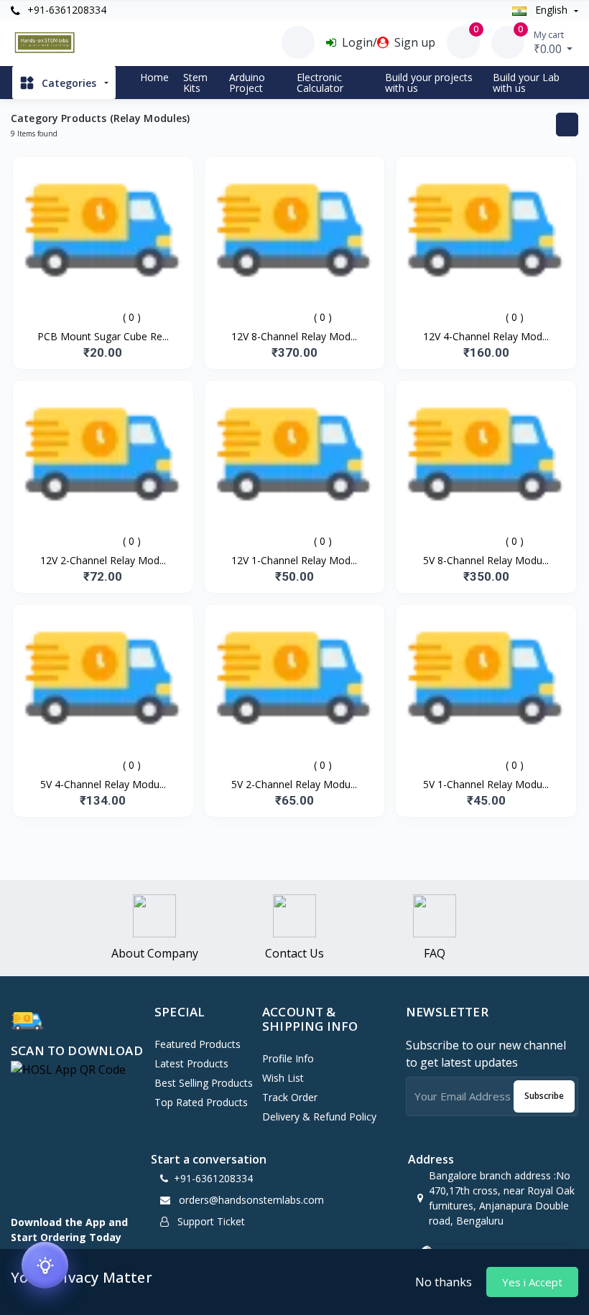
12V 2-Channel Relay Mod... (103, 560)
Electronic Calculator (320, 82)
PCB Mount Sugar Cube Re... (103, 336)
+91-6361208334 (65, 10)
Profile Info (288, 1058)
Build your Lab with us (526, 82)
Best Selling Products (203, 1083)
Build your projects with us (429, 82)
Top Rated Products (201, 1102)
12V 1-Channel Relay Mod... (294, 560)
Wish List (283, 1078)
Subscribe (544, 1096)
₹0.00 (549, 42)
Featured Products (197, 1044)
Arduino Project (247, 82)
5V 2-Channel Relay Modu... (294, 784)
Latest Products (191, 1063)
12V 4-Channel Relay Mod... (486, 336)
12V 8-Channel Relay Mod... (294, 336)
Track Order (289, 1097)
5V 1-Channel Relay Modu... (486, 784)
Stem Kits (195, 82)
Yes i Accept (532, 1282)
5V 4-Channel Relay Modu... (103, 784)
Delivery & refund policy (319, 1116)
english (551, 10)
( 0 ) (132, 317)
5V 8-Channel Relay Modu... (486, 560)
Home (154, 77)
